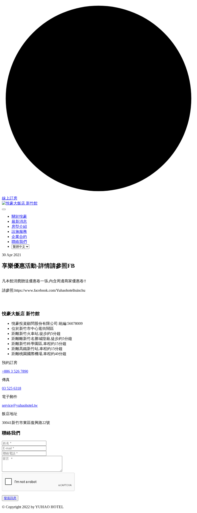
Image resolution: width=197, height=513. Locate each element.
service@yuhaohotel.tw (20, 405)
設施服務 (19, 231)
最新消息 (19, 221)
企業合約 (19, 237)
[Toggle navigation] (4, 209)
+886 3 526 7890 (15, 371)
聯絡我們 (19, 242)
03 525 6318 (11, 388)
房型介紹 (19, 226)
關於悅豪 (19, 216)
